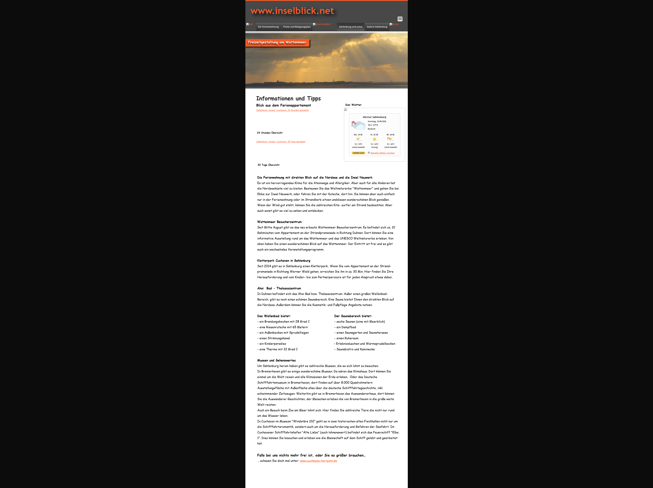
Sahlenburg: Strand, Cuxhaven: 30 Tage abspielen (281, 141)
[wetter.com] (358, 153)
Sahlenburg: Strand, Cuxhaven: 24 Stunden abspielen (282, 110)
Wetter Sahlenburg (374, 117)
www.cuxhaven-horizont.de (318, 461)
